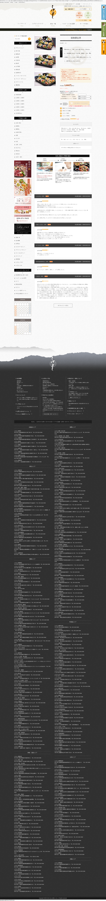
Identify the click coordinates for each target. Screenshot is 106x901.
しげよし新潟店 (17, 869)
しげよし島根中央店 (59, 695)
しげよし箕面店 (58, 464)
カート (17, 281)
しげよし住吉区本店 (59, 439)
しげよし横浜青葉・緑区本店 (20, 608)
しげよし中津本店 (58, 811)
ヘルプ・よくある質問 (21, 278)
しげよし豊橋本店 (18, 756)
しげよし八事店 (17, 775)
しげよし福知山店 (58, 518)
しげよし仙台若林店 (18, 508)
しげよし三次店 (58, 670)
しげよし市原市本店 (18, 704)
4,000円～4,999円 (20, 107)
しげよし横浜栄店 (18, 615)
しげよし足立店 (17, 583)
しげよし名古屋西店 (18, 801)
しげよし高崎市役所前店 (19, 718)
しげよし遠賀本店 (58, 783)
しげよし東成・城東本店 (60, 447)
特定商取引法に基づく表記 (76, 408)
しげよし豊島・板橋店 (19, 576)
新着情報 (18, 259)
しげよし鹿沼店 (17, 725)
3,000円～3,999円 (20, 104)
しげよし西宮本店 (58, 567)
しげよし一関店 (17, 477)
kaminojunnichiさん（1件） (42, 261)
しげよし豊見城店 (58, 862)
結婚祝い (85, 29)
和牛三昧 (18, 51)
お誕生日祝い (19, 132)
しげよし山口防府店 (59, 719)
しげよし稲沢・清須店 (19, 794)
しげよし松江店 (58, 698)
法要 (17, 135)
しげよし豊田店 (17, 789)
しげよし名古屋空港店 (19, 771)
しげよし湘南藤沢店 (18, 618)
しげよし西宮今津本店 (59, 541)
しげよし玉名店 (58, 832)
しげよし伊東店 (17, 839)
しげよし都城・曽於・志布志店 (61, 846)
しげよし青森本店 (18, 470)
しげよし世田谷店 (18, 594)
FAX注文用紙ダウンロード (22, 293)
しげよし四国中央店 (59, 740)
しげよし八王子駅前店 (19, 566)
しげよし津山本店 (58, 629)
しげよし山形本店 (18, 484)
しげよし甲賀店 (58, 588)
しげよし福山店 (58, 677)
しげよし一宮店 (17, 797)
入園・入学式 (19, 144)
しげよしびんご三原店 (59, 674)
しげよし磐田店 (17, 843)
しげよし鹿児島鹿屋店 (59, 849)
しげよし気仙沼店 (18, 513)
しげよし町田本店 (18, 590)
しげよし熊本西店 (58, 818)
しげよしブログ (19, 262)
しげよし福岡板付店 (59, 765)
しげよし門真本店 (58, 456)
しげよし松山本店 (58, 747)
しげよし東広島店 (58, 681)
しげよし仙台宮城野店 (19, 532)
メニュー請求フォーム (21, 290)
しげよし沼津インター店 (19, 829)
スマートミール (19, 81)
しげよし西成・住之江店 (60, 430)
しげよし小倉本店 (58, 779)
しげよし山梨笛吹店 (18, 743)
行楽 (17, 141)
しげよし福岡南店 (58, 793)
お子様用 (18, 66)
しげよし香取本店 (18, 708)
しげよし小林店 (58, 842)
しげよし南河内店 (58, 461)
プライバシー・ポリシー (75, 411)
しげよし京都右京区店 (59, 510)
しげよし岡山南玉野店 (59, 639)
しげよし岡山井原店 (59, 632)
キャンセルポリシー (20, 253)
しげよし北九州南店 (59, 797)
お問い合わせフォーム (23, 411)
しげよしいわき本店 (18, 539)
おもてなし (18, 147)
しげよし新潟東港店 (18, 862)
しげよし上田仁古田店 (19, 855)
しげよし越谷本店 (18, 652)
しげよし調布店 (17, 601)
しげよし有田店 (58, 615)
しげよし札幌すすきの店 (19, 455)
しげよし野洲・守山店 (59, 581)
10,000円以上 (19, 113)
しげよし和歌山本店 (59, 612)
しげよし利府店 (17, 501)
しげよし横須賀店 (18, 632)
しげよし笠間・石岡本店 (19, 732)
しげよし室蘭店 (17, 444)
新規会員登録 (19, 284)
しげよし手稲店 (17, 434)
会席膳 (17, 57)
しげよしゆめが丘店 (18, 815)
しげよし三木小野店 (59, 551)
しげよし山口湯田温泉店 (60, 709)
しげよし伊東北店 (18, 836)
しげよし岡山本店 (58, 646)
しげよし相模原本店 (18, 628)
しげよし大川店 (58, 769)
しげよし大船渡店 (18, 473)
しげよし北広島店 (58, 667)
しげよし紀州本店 (58, 605)
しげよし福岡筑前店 (59, 760)
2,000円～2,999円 (20, 100)
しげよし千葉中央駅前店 (19, 690)
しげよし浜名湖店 (18, 832)
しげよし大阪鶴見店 (59, 489)
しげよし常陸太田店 (18, 739)
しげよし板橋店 (17, 587)
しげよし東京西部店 (18, 569)
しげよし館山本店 (18, 694)
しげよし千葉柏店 (18, 701)
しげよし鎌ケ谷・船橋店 (19, 697)
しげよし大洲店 (58, 737)
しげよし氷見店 (17, 886)
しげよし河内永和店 (59, 482)
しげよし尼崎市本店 (59, 548)
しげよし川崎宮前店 (18, 621)
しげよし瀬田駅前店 (59, 591)
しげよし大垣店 (17, 811)
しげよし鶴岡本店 (18, 491)
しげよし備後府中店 (59, 657)
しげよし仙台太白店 (18, 525)
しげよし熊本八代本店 (59, 835)
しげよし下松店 (58, 702)
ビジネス (18, 138)
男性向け (18, 150)
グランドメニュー (20, 47)
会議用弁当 (18, 72)
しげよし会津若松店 (18, 552)
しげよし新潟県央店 (18, 865)
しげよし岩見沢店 (18, 448)
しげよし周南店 (58, 723)
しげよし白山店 (17, 879)
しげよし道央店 (17, 441)
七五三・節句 (19, 157)
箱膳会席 (18, 54)
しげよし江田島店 (58, 653)
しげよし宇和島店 (58, 744)
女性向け (18, 153)
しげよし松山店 (58, 751)
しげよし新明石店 (58, 563)
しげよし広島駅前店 (59, 660)
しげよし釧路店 (17, 430)
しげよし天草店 (58, 828)
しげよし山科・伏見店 (59, 530)
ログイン (18, 287)
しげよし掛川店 (17, 846)
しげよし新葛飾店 (18, 562)
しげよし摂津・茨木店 (59, 485)
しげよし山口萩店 (58, 712)
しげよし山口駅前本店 (59, 705)
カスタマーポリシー (20, 246)
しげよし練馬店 (17, 573)
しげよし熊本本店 (58, 821)
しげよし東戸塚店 (18, 639)
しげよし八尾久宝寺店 (59, 468)
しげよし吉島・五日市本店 (60, 650)
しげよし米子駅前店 (59, 684)
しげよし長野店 (17, 858)
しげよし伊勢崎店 (18, 722)
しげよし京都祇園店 (59, 537)
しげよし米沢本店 (18, 494)
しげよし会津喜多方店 (19, 535)
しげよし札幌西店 (18, 437)
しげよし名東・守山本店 (19, 763)
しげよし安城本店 (18, 785)
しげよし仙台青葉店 (18, 528)
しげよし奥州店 (17, 480)
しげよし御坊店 (58, 608)
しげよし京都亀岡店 (59, 534)
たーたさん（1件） (40, 245)
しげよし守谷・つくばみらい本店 (21, 729)
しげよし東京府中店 (18, 597)
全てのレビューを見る (63, 305)
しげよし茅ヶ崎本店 (18, 611)
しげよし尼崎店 (58, 574)
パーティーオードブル (21, 75)
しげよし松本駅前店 (18, 850)
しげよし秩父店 (17, 673)
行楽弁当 (18, 60)
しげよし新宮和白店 (59, 776)
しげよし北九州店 (58, 786)
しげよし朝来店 (58, 555)
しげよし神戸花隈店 (59, 577)
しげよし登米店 (17, 518)
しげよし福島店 (17, 544)
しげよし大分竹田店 (59, 814)
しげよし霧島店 (58, 852)
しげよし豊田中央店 (18, 782)
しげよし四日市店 (18, 825)
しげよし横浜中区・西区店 (20, 604)
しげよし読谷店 (58, 869)
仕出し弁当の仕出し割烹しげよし (71, 29)
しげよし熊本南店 (58, 825)
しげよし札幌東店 (18, 451)
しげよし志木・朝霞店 (19, 669)
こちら (66, 91)
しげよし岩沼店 (17, 522)
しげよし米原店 (58, 601)
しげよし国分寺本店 (18, 580)
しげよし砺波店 (17, 889)
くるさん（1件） (40, 276)
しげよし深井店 (58, 496)
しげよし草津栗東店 (59, 594)
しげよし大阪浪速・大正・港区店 (62, 435)
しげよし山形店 (17, 498)
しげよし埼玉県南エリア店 (20, 664)
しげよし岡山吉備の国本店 (60, 636)
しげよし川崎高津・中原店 (20, 625)
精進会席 (18, 69)
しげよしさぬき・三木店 (60, 726)
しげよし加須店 (17, 683)
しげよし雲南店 (58, 691)
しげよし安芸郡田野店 (59, 733)
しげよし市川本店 (18, 687)
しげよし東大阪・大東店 (60, 452)
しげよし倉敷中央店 (59, 625)
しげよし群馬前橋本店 (19, 711)
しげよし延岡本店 (58, 839)
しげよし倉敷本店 (58, 643)
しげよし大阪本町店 (59, 492)
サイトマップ (19, 256)
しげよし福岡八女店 (59, 800)
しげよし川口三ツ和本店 (19, 647)
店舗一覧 (18, 237)
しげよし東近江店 (58, 598)
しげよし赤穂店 (58, 570)
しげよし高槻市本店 (59, 442)
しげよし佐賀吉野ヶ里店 (60, 807)
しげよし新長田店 (58, 558)
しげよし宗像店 (58, 804)
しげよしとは (19, 265)
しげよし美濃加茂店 (18, 808)
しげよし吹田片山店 (59, 471)
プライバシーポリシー (21, 249)
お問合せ (18, 243)
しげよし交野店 (58, 503)
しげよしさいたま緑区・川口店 (21, 680)
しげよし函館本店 (18, 460)
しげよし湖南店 (58, 584)
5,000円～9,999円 (20, 110)
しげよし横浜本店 (18, 635)
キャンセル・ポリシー (75, 413)
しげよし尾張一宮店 (18, 759)
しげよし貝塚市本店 (59, 499)
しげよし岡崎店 (17, 778)
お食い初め (18, 123)
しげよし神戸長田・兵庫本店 (61, 544)
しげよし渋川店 (17, 715)
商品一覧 (80, 29)
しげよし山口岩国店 (59, 716)
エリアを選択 (83, 9)
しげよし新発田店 (18, 872)
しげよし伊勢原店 (18, 644)
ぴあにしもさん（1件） (41, 224)
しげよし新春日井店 (18, 766)
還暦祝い (18, 129)
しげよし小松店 (17, 875)
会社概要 (18, 240)
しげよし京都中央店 (59, 522)
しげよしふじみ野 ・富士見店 (20, 656)
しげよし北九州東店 (59, 790)
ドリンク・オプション (21, 78)
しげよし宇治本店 (58, 506)
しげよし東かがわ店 (59, 730)
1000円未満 (18, 94)
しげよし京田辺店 (58, 515)
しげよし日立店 (17, 736)
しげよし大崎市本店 (18, 504)
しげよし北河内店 (58, 475)
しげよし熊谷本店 (18, 676)
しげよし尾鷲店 (17, 818)
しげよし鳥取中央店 (59, 688)
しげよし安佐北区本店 (59, 664)
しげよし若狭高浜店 (18, 882)
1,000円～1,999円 (20, 97)
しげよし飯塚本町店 (59, 772)
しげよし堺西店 (58, 478)
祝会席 (17, 63)
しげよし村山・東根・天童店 (20, 487)
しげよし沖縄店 (58, 866)
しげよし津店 (17, 822)
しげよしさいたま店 (18, 659)
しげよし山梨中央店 (18, 746)
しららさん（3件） (40, 196)
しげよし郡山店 (17, 547)
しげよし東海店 (17, 804)
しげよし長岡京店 (58, 525)
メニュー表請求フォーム (23, 414)
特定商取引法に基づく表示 (22, 275)
